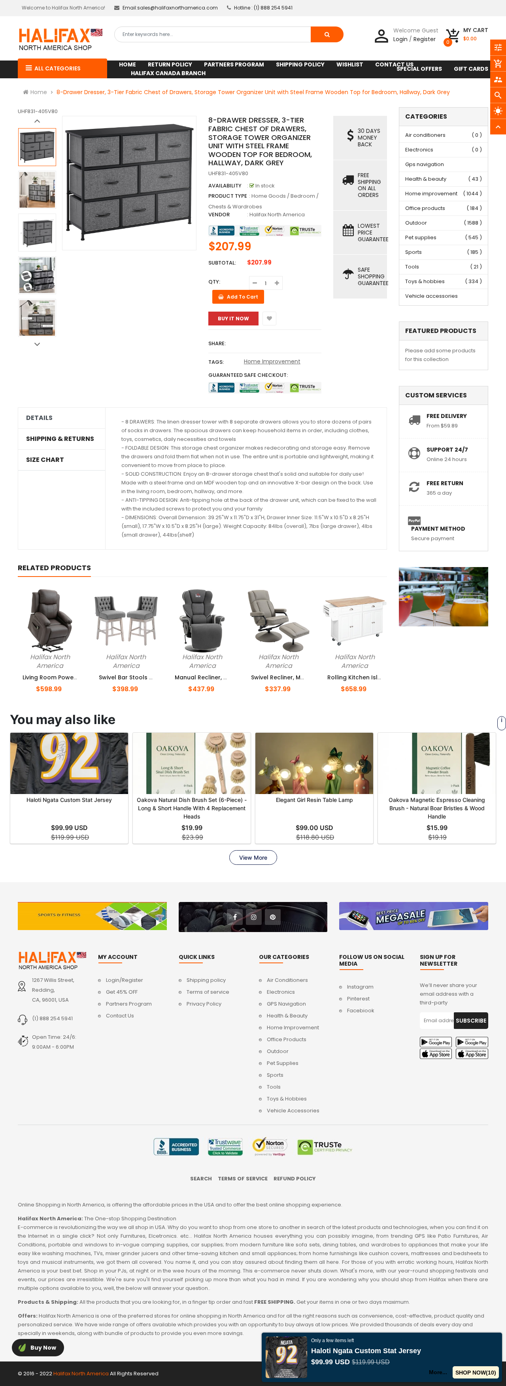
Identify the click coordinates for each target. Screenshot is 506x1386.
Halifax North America (277, 214)
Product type (227, 196)
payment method (438, 529)
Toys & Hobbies (287, 1098)
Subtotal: (222, 263)
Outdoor (416, 223)
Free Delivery (447, 416)
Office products (425, 208)
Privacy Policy (204, 1004)
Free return (445, 483)
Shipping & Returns (60, 439)
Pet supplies (420, 237)
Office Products (286, 1039)
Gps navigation (424, 164)
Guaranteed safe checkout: (248, 375)
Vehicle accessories (431, 296)
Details (39, 418)
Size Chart (45, 460)
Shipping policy (206, 980)
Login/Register (124, 980)
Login (400, 39)
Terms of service (208, 992)
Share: (217, 343)
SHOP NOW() (477, 1372)
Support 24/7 (447, 450)
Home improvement (431, 193)
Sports (413, 252)
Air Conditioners (287, 980)
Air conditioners (425, 135)
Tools (412, 266)
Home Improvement (272, 361)
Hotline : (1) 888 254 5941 (263, 7)
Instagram (360, 987)
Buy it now (233, 318)
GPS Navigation (286, 1004)
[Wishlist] (269, 318)
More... (441, 1372)
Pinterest (358, 998)
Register (424, 39)
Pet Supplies (282, 1063)
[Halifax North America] (52, 960)
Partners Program (129, 1004)
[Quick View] (70, 656)
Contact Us (120, 1015)
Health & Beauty (287, 1015)
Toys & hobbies (425, 281)
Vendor (219, 214)
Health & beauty (425, 179)
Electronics (419, 149)
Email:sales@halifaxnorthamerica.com (170, 7)
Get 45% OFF (122, 992)
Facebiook (360, 1010)
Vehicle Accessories (293, 1110)
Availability (225, 185)
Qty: (214, 282)
